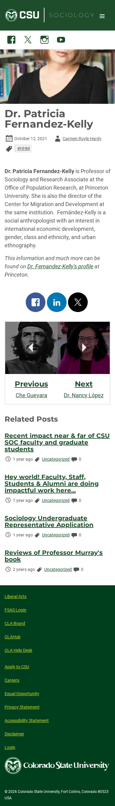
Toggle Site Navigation (102, 16)
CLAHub (13, 636)
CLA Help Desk (18, 650)
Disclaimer (14, 734)
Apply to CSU (17, 666)
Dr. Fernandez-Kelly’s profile (60, 266)
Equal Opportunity (22, 693)
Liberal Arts (15, 596)
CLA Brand (15, 623)
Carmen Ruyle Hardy (77, 139)
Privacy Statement (22, 707)
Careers (12, 680)
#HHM (23, 148)
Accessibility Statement (27, 720)
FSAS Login (15, 610)
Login (10, 747)
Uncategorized (56, 459)
